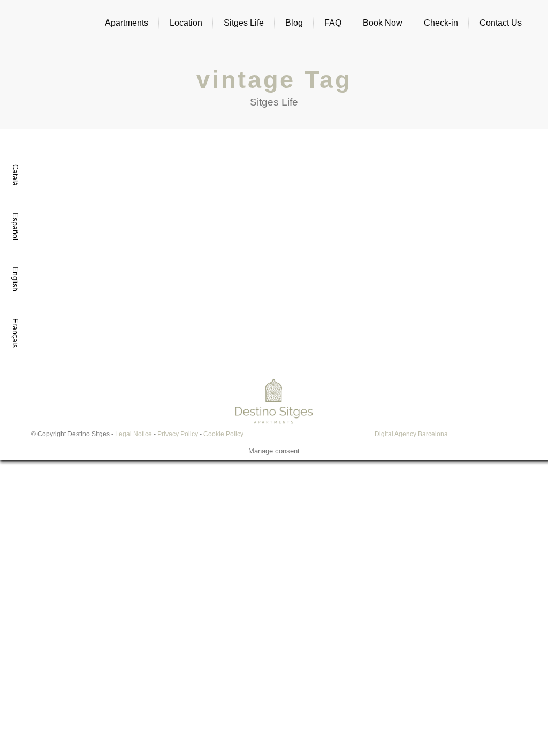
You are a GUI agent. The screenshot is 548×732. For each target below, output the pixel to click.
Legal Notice (133, 434)
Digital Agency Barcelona (411, 434)
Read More (37, 277)
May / (195, 236)
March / (42, 242)
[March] (100, 177)
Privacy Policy (177, 434)
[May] (262, 174)
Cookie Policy (223, 434)
